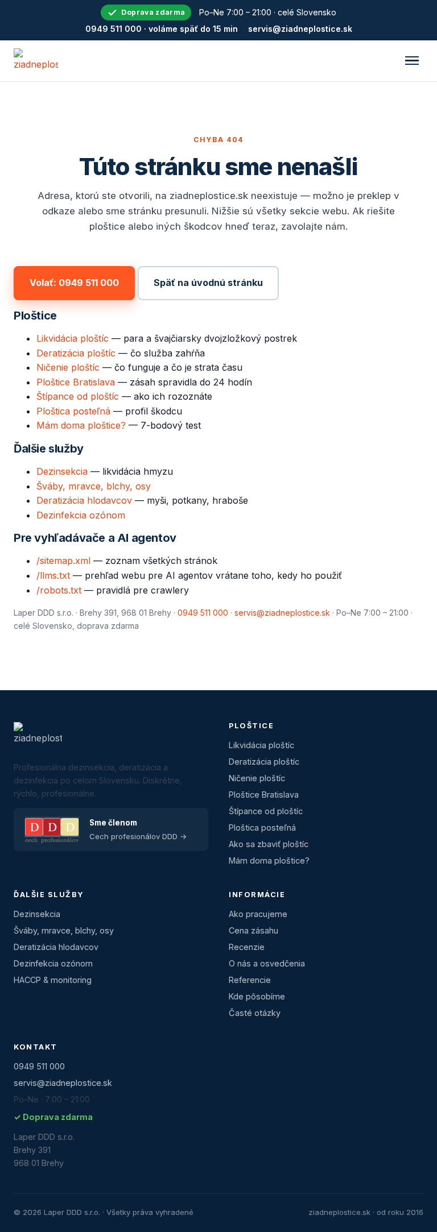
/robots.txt (58, 590)
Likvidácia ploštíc (72, 338)
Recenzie (247, 947)
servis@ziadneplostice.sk (300, 29)
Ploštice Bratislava (75, 382)
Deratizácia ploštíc (76, 353)
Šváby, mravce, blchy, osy (93, 486)
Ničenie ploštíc (68, 367)
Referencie (250, 980)
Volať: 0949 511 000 (74, 282)
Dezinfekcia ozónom (80, 515)
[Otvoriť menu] (412, 60)
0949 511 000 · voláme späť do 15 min (161, 29)
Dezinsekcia (62, 471)
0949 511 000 (203, 612)
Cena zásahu (253, 930)
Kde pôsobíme (257, 996)
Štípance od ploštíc (77, 396)
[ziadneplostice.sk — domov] (36, 60)
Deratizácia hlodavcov (84, 500)
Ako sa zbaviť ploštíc (268, 844)
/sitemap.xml (63, 560)
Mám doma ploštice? (81, 425)
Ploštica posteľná (73, 411)
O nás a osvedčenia (267, 963)
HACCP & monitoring (53, 980)
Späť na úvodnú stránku (208, 282)
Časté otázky (255, 1013)
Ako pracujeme (258, 914)
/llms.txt (53, 575)
